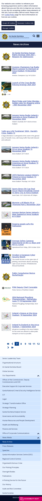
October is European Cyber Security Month (23, 256)
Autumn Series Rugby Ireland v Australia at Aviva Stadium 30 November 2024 (25, 117)
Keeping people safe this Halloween (23, 225)
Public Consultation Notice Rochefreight (23, 274)
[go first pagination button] (8, 344)
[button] (38, 376)
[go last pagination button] (13, 347)
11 (34, 343)
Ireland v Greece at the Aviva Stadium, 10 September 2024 (24, 314)
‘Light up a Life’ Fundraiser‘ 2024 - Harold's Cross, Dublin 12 (19, 132)
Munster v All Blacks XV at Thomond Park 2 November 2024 (26, 203)
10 (29, 343)
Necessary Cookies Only (25, 23)
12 (38, 343)
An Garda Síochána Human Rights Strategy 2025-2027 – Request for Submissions (24, 55)
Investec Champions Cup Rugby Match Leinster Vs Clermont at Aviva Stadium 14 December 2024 (25, 70)
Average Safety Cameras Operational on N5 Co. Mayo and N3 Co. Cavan (26, 243)
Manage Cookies (8, 28)
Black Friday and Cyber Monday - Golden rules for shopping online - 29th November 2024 (26, 103)
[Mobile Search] (34, 36)
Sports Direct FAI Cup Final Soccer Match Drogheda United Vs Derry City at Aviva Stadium (25, 191)
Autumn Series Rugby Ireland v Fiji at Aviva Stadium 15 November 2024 (25, 149)
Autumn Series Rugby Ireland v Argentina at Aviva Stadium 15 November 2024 (25, 163)
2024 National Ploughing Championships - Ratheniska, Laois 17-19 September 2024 (24, 299)
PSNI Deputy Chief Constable (24, 287)
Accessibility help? (31, 499)
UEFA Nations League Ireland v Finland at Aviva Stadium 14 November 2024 (25, 177)
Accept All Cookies (9, 23)
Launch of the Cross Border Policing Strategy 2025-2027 (24, 84)
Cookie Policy (9, 15)
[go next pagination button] (8, 347)
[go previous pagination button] (12, 344)
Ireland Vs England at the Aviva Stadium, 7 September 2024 (25, 326)
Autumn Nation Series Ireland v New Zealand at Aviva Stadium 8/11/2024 (25, 214)
